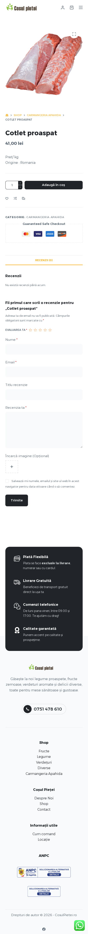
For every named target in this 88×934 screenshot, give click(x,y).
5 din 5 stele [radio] (50, 329)
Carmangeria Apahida (45, 217)
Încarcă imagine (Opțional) (27, 456)
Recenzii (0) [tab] (44, 260)
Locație (44, 840)
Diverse (44, 768)
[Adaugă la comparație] (15, 198)
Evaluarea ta (16, 329)
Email (10, 362)
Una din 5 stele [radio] (30, 329)
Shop (44, 804)
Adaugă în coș (53, 185)
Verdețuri (44, 762)
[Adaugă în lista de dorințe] (6, 198)
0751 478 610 (48, 709)
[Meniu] (81, 7)
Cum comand (44, 834)
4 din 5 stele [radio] (45, 329)
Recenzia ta (15, 408)
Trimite (17, 500)
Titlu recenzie (16, 385)
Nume (11, 340)
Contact (43, 809)
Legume (44, 757)
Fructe (44, 751)
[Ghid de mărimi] (23, 198)
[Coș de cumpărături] (71, 7)
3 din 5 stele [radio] (40, 329)
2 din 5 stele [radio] (35, 329)
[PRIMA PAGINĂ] (7, 115)
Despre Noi (44, 798)
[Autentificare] (63, 7)
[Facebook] (43, 929)
